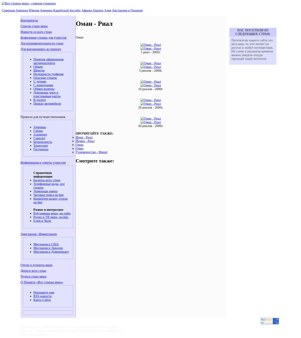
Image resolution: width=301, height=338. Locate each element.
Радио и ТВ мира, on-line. (51, 217)
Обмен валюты (43, 89)
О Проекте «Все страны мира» (41, 282)
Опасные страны (45, 77)
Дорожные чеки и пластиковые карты (47, 94)
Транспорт (40, 145)
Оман (80, 144)
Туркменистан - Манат (92, 152)
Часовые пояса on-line (48, 195)
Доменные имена (45, 191)
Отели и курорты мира (36, 265)
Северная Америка (15, 10)
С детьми (39, 81)
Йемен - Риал (85, 141)
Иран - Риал (84, 137)
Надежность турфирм (48, 74)
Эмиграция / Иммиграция (38, 234)
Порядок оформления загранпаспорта (48, 61)
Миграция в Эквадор (48, 248)
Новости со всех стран (36, 32)
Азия (107, 10)
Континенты (29, 20)
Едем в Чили (42, 220)
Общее (38, 66)
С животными (43, 85)
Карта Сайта (42, 300)
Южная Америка (40, 10)
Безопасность (42, 142)
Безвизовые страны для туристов (43, 37)
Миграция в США (46, 244)
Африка (86, 10)
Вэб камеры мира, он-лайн (52, 213)
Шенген (39, 70)
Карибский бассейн (67, 10)
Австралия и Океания (127, 10)
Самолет (39, 138)
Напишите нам (43, 292)
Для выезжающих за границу (40, 49)
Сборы (38, 131)
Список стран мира (34, 26)
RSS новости (42, 296)
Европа (98, 10)
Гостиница (40, 149)
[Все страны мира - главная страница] (29, 3)
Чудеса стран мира (33, 276)
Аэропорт (40, 134)
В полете (39, 100)
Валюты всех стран (46, 180)
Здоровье (39, 127)
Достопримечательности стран (41, 43)
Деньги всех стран (33, 270)
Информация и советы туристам (43, 162)
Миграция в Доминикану (51, 251)
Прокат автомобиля (47, 103)
